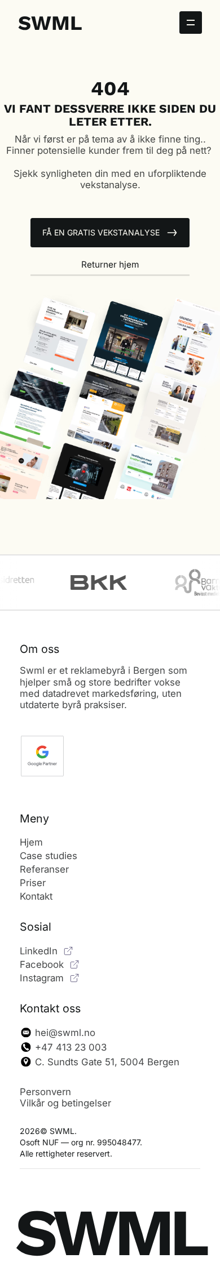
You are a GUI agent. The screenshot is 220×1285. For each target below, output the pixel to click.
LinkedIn (39, 951)
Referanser (44, 869)
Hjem (31, 842)
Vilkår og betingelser (65, 1103)
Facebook (42, 964)
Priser (33, 882)
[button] (190, 22)
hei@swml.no (65, 1032)
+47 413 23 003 (71, 1047)
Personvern (45, 1091)
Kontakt (36, 896)
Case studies (48, 855)
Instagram (42, 978)
